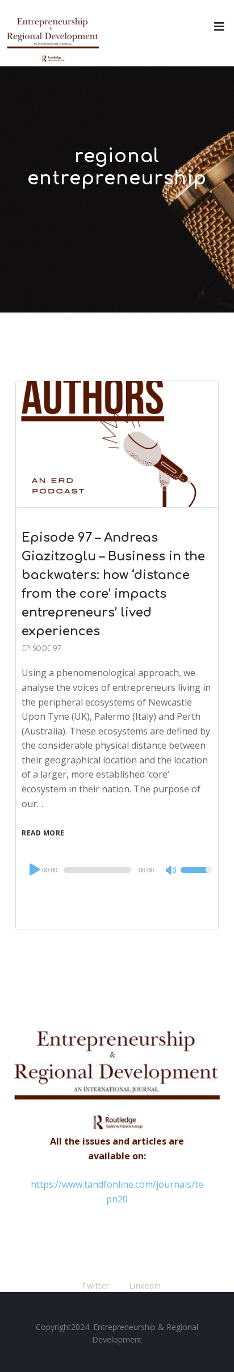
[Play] (33, 869)
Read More (43, 833)
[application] (117, 870)
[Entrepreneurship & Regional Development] (53, 33)
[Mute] (171, 871)
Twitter (95, 1285)
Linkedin (145, 1285)
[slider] (196, 877)
